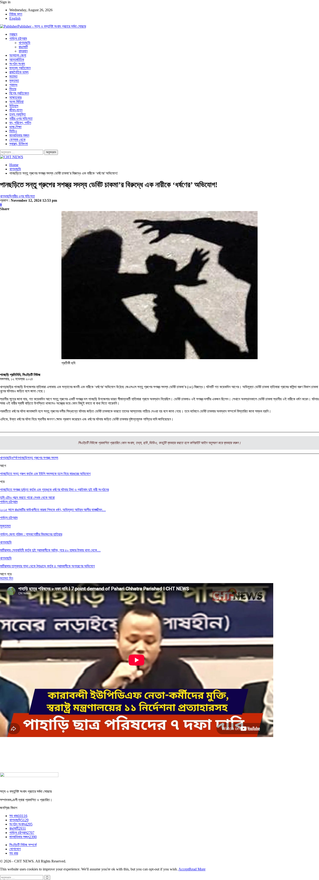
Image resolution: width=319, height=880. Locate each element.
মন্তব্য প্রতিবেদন (20, 68)
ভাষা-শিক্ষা (15, 127)
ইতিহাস (13, 106)
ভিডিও (13, 131)
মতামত (13, 76)
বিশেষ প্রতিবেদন (19, 93)
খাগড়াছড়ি (24, 43)
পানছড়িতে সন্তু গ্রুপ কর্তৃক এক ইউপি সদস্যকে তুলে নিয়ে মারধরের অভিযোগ (45, 474)
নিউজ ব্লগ (15, 14)
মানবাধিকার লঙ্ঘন (19, 135)
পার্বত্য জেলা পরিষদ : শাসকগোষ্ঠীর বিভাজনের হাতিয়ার (31, 534)
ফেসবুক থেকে (17, 140)
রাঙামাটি (23, 47)
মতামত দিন (6, 578)
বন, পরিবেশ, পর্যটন (20, 123)
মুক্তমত (14, 81)
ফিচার (12, 89)
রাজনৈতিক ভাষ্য (18, 72)
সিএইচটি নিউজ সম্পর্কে (23, 845)
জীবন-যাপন (15, 110)
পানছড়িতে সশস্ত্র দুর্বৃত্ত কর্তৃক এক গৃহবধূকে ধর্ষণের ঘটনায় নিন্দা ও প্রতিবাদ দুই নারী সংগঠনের (54, 490)
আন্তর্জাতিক (16, 60)
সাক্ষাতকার (15, 97)
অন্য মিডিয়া (16, 102)
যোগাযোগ (15, 849)
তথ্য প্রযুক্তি (17, 114)
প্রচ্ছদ (13, 34)
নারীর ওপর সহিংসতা (20, 118)
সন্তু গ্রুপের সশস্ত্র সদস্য (42, 458)
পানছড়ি (22, 458)
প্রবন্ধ (13, 85)
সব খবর (18, 816)
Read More (197, 869)
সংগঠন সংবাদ (17, 64)
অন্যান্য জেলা (17, 55)
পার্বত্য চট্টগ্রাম (18, 38)
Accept (183, 869)
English (15, 18)
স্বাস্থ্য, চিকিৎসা (18, 144)
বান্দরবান (23, 51)
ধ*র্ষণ (15, 458)
